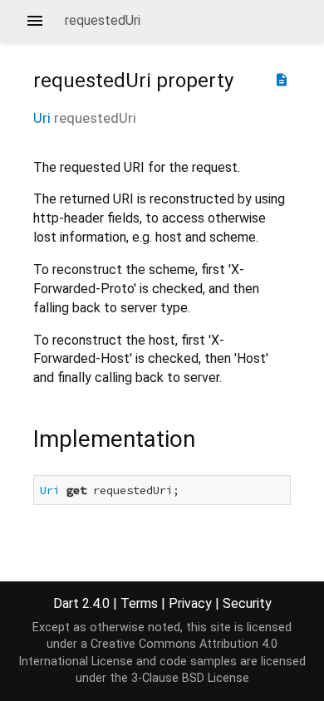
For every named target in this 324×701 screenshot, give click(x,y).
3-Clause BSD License (190, 678)
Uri (42, 118)
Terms (139, 603)
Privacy (190, 603)
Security (247, 603)
